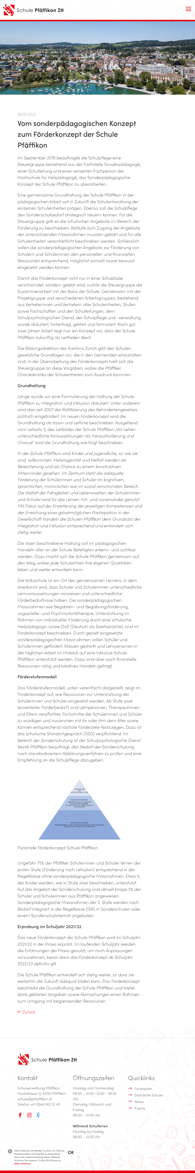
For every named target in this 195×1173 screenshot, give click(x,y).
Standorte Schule (149, 1095)
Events (140, 1108)
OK (71, 1152)
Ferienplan (143, 1088)
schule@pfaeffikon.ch (35, 1098)
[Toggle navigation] (188, 9)
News (139, 1101)
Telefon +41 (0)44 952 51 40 (39, 1104)
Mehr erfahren (22, 1163)
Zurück (28, 1011)
